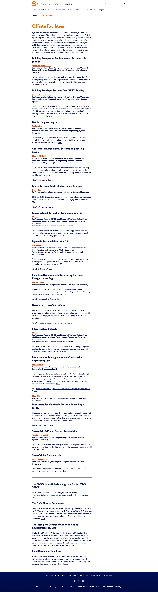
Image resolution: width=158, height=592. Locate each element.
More (78, 10)
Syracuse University (43, 587)
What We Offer (59, 10)
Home (34, 10)
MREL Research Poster (45, 425)
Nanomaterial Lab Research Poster (49, 299)
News (70, 10)
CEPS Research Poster (44, 207)
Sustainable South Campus (94, 10)
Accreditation (95, 586)
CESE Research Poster (44, 180)
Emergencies (108, 586)
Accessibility (82, 586)
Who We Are (44, 10)
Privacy (118, 586)
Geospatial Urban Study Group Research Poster (54, 323)
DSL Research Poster (44, 269)
